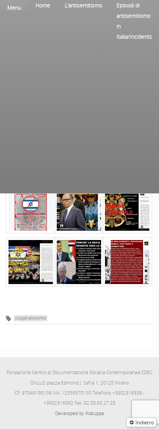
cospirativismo (30, 318)
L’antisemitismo (83, 5)
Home (43, 5)
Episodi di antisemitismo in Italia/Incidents (134, 21)
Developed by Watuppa (79, 413)
